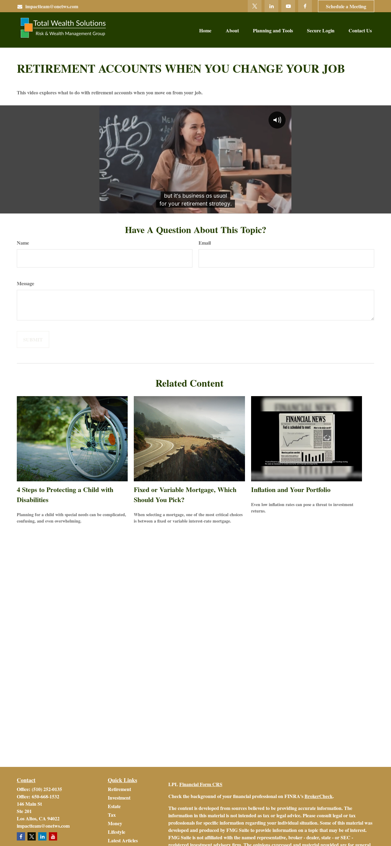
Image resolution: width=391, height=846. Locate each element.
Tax (112, 814)
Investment (119, 797)
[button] (205, 30)
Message (25, 283)
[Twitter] (254, 6)
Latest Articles (123, 840)
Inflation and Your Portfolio (291, 489)
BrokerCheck (319, 796)
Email (205, 242)
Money (115, 823)
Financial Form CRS (200, 784)
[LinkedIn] (271, 6)
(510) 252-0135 (47, 789)
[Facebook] (305, 6)
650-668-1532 (45, 796)
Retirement (119, 789)
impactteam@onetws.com (51, 6)
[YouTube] (288, 6)
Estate (114, 806)
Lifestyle (116, 831)
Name (23, 242)
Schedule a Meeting (346, 6)
